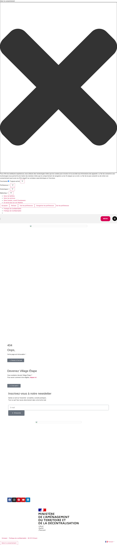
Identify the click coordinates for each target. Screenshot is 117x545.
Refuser (13, 205)
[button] (58, 87)
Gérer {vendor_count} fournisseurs (15, 200)
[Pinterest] (18, 500)
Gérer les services (9, 198)
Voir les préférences (26, 205)
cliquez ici (33, 377)
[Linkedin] (28, 500)
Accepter (5, 205)
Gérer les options (9, 196)
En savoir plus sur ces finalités (13, 202)
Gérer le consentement (9, 543)
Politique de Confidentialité (12, 208)
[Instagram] (14, 500)
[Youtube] (23, 500)
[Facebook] (9, 500)
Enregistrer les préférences (45, 205)
